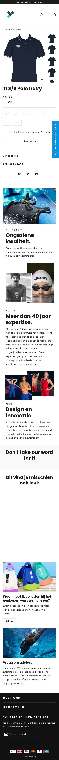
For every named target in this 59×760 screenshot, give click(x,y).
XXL (7, 122)
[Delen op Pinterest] (38, 174)
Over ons (11, 698)
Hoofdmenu (13, 707)
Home (5, 29)
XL (44, 114)
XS (15, 114)
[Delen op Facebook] (21, 174)
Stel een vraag (13, 164)
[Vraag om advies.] (29, 643)
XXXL (16, 122)
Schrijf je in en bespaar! (27, 717)
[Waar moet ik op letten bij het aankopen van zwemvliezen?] (29, 577)
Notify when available (55, 139)
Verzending (11, 156)
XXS (7, 114)
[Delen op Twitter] (29, 174)
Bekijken (10, 621)
